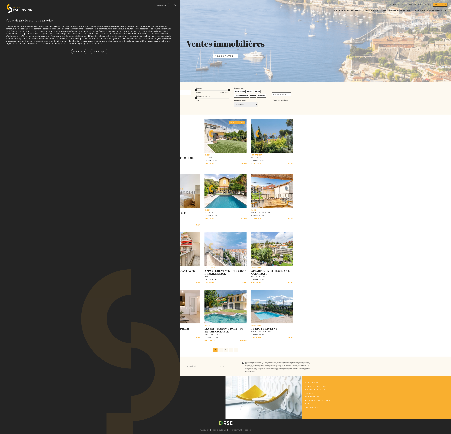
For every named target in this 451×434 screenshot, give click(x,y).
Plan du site (204, 430)
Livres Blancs (311, 407)
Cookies (248, 430)
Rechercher (279, 94)
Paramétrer (161, 5)
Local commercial (241, 95)
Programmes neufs (314, 397)
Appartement (240, 91)
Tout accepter (99, 51)
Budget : (199, 88)
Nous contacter (224, 56)
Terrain (257, 91)
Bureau (253, 95)
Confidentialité (236, 430)
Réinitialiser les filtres (280, 100)
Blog (307, 404)
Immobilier (369, 10)
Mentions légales (219, 430)
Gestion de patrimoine (396, 10)
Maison (249, 91)
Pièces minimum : (240, 100)
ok (220, 367)
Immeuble (261, 95)
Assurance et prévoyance (430, 10)
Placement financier (346, 10)
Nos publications (418, 5)
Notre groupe (397, 5)
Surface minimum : (203, 96)
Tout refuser (174, 5)
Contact (438, 5)
